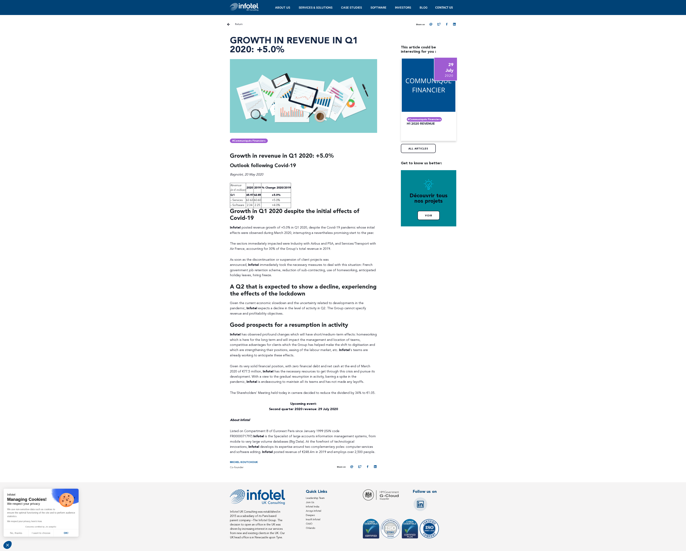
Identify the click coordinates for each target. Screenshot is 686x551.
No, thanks (16, 533)
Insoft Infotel (313, 519)
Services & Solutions (315, 7)
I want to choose (41, 533)
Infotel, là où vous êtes (244, 7)
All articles (418, 149)
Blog (423, 7)
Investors (403, 7)
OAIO (309, 524)
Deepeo (310, 515)
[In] (454, 24)
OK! (66, 533)
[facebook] (446, 24)
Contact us (444, 7)
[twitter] (439, 24)
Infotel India (312, 507)
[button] (7, 545)
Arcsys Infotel (313, 511)
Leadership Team (315, 498)
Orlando (310, 528)
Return (239, 24)
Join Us (310, 502)
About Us (282, 7)
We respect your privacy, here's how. (24, 521)
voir (428, 216)
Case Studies (351, 7)
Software (378, 7)
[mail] (431, 24)
